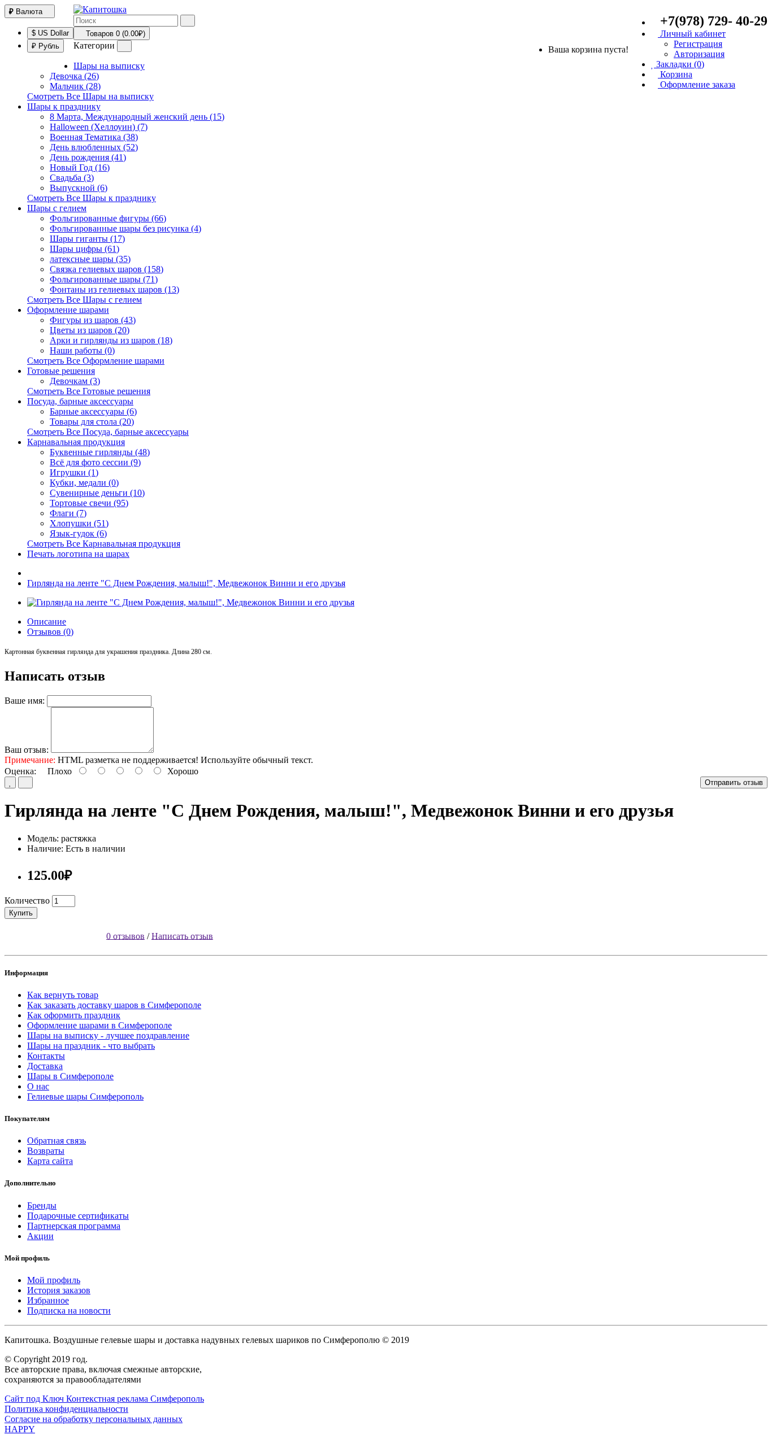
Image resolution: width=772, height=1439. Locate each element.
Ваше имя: (25, 700)
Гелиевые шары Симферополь (85, 1096)
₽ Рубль (45, 46)
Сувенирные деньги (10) (97, 493)
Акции (40, 1236)
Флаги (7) (68, 513)
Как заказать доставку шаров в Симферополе (114, 1005)
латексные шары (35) (90, 259)
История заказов (58, 1290)
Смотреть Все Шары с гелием (84, 299)
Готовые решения (61, 371)
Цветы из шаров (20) (89, 330)
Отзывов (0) (50, 631)
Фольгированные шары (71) (104, 279)
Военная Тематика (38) (94, 137)
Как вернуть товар (62, 995)
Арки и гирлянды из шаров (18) (111, 340)
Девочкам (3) (75, 381)
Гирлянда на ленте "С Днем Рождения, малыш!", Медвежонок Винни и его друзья (186, 583)
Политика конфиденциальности (66, 1409)
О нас (38, 1086)
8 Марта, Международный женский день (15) (137, 116)
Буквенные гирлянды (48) (100, 452)
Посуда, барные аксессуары (80, 401)
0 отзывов (125, 935)
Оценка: (20, 771)
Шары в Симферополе (70, 1076)
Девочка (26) (74, 76)
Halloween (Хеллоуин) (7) (99, 127)
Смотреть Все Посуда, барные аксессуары (108, 432)
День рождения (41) (88, 157)
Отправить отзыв (734, 782)
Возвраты (45, 1150)
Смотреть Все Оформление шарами (95, 360)
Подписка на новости (69, 1310)
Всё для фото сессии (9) (95, 462)
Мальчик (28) (75, 86)
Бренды (42, 1205)
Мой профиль (53, 1280)
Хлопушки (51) (79, 523)
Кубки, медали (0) (84, 482)
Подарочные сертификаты (78, 1215)
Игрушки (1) (74, 472)
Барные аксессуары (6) (93, 411)
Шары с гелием (56, 208)
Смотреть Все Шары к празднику (91, 198)
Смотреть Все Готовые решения (88, 391)
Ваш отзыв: (27, 750)
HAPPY (20, 1429)
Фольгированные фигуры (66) (108, 218)
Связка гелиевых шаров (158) (106, 269)
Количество (27, 900)
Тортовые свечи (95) (89, 503)
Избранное (48, 1300)
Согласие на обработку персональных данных (94, 1419)
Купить (21, 913)
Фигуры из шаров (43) (93, 320)
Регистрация (698, 44)
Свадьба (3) (72, 177)
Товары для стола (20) (92, 421)
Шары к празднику (64, 106)
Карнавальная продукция (76, 442)
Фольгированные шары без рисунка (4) (125, 228)
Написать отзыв (182, 935)
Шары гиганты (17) (87, 238)
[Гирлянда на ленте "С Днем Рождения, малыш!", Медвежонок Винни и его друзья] (190, 602)
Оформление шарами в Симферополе (99, 1025)
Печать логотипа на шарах (78, 554)
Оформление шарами (68, 310)
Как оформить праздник (73, 1015)
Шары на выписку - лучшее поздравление (108, 1035)
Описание (46, 621)
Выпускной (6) (78, 188)
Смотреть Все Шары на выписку (90, 96)
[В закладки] (10, 782)
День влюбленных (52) (94, 147)
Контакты (46, 1056)
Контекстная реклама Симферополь (135, 1398)
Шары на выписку (109, 66)
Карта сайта (50, 1161)
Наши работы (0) (82, 350)
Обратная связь (56, 1140)
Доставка (45, 1066)
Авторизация (699, 54)
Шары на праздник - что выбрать (91, 1045)
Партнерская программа (73, 1226)
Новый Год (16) (80, 167)
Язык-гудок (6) (78, 533)
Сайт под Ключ (35, 1398)
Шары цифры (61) (84, 249)
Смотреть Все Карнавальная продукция (103, 543)
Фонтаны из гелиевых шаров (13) (114, 289)
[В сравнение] (25, 782)
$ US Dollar (50, 33)
